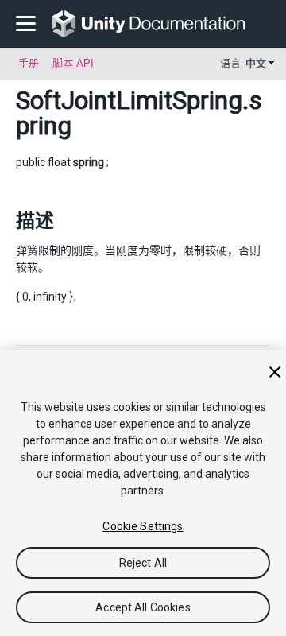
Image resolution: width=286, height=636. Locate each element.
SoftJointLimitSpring (129, 100)
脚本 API (73, 63)
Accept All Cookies (143, 607)
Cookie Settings (142, 526)
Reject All (143, 562)
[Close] (274, 372)
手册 (28, 63)
